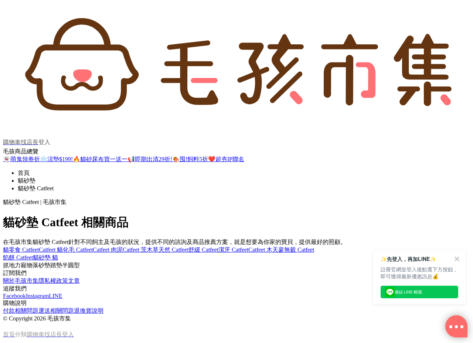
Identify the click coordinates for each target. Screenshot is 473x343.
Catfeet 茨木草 (141, 250)
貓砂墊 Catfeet (36, 188)
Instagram (37, 296)
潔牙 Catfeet (233, 250)
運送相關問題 (56, 311)
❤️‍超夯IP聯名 (226, 159)
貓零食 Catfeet (21, 250)
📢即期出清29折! (149, 159)
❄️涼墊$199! (56, 159)
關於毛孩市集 (20, 281)
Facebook (14, 296)
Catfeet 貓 (51, 250)
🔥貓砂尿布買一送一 (100, 159)
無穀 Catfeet (299, 250)
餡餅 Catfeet (18, 257)
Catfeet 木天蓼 (266, 250)
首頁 (24, 173)
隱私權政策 (53, 281)
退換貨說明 (88, 311)
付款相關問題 (20, 311)
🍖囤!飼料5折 (190, 159)
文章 (74, 281)
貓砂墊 (26, 180)
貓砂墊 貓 (45, 257)
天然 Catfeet (173, 250)
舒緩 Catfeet (203, 250)
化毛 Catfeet (78, 250)
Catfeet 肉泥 (108, 250)
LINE (55, 296)
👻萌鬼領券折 (21, 159)
